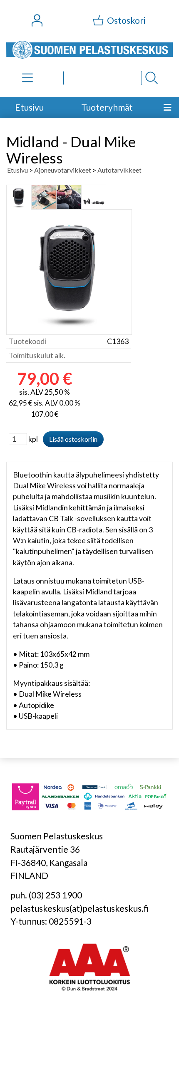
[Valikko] (167, 107)
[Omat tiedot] (37, 20)
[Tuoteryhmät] (27, 78)
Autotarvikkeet (119, 170)
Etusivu (29, 107)
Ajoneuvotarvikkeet (62, 170)
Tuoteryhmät (107, 107)
